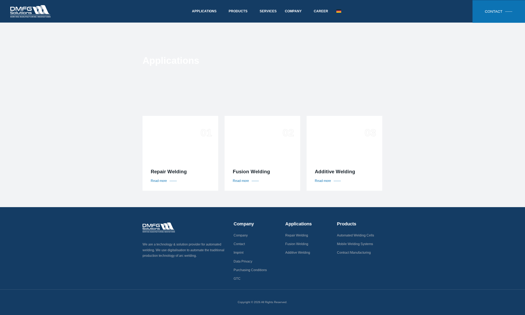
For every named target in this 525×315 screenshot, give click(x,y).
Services (268, 11)
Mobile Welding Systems (355, 244)
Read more (164, 181)
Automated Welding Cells (355, 235)
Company (293, 11)
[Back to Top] (516, 308)
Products (238, 11)
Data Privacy (243, 261)
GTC (237, 278)
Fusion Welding (251, 171)
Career (321, 11)
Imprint (238, 252)
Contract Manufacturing (354, 252)
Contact (239, 244)
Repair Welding (169, 171)
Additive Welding (335, 171)
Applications (204, 11)
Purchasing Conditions (250, 270)
